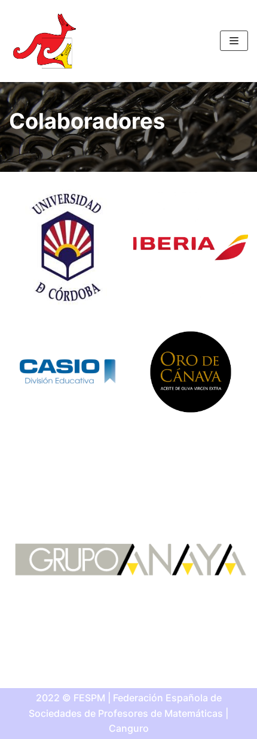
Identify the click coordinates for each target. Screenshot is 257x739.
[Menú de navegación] (234, 41)
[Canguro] (45, 41)
